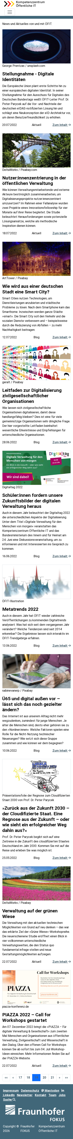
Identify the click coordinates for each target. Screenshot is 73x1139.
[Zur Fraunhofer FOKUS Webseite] (35, 1112)
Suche (8, 1099)
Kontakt (40, 1095)
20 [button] (44, 1077)
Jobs (62, 1095)
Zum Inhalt (60, 125)
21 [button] (52, 1077)
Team (52, 1095)
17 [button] (20, 1077)
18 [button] (28, 1077)
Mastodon (51, 1090)
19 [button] (36, 1077)
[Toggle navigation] (9, 12)
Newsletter (25, 1095)
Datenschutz (30, 1090)
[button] (6, 1077)
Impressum (11, 1090)
